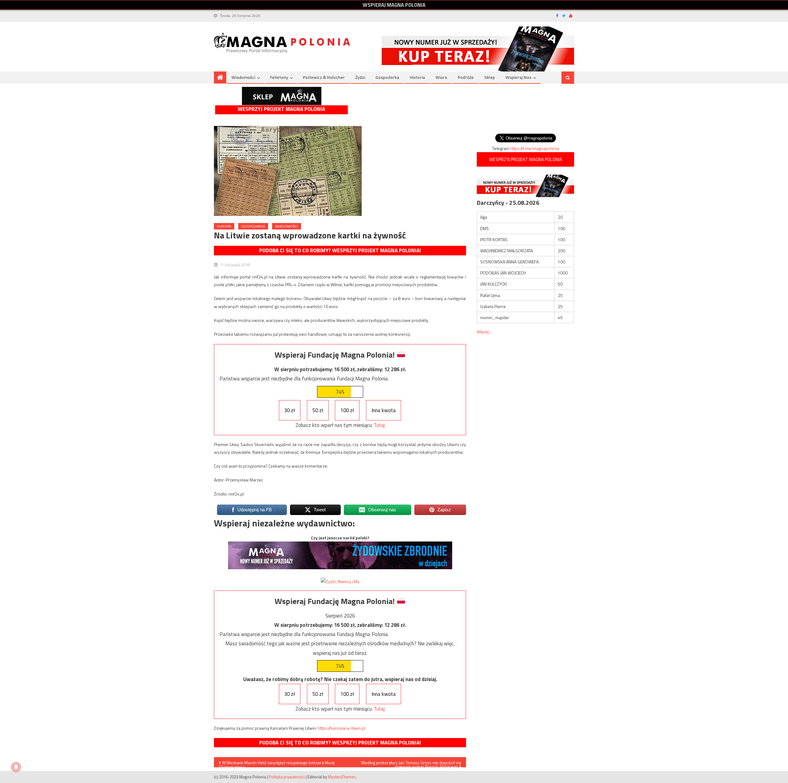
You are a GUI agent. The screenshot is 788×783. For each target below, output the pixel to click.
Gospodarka (387, 77)
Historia (417, 77)
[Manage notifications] (16, 767)
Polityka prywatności (287, 777)
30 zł (289, 410)
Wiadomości (243, 77)
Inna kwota (384, 410)
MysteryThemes (342, 777)
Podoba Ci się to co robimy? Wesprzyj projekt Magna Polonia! (340, 250)
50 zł (317, 410)
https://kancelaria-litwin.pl (341, 728)
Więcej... (484, 331)
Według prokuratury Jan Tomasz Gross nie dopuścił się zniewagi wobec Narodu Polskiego (411, 763)
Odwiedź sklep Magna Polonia (281, 96)
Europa (224, 226)
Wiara (441, 77)
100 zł (347, 410)
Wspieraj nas (518, 77)
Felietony (279, 77)
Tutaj (379, 425)
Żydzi (360, 77)
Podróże (466, 77)
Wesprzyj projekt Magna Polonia (281, 109)
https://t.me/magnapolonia (534, 148)
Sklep (489, 77)
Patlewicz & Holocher (324, 77)
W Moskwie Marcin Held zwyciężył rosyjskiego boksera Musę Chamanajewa (277, 763)
